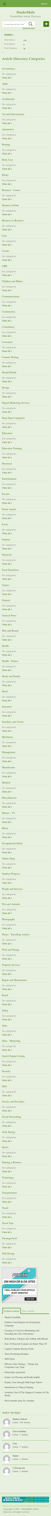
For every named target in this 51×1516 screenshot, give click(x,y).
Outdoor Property (11, 873)
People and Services (12, 888)
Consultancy (8, 326)
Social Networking (11, 1116)
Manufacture (8, 767)
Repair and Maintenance (14, 980)
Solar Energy (8, 1132)
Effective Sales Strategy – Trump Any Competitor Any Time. (21, 1365)
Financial (6, 554)
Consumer (7, 342)
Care (4, 235)
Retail (5, 995)
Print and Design (10, 949)
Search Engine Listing (13, 1056)
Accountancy (8, 68)
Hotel (5, 691)
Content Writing (10, 357)
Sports (5, 1147)
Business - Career (11, 190)
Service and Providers (13, 1101)
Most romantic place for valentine (19, 1400)
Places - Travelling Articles (16, 934)
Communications (10, 296)
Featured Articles (11, 1310)
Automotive (8, 129)
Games (5, 585)
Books (5, 174)
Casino (5, 250)
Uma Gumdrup (19, 1431)
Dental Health (9, 372)
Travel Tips (7, 1223)
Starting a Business (12, 1162)
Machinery (7, 737)
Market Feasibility (13, 1317)
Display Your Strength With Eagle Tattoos (23, 1382)
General (6, 600)
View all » (7, 78)
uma (15, 1443)
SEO (4, 1086)
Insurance (7, 706)
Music (5, 828)
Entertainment (9, 478)
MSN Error (10, 1358)
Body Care (7, 159)
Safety (5, 1010)
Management (8, 752)
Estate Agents (9, 509)
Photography (8, 919)
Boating (6, 144)
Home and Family (11, 676)
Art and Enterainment (13, 114)
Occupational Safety (12, 843)
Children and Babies (12, 281)
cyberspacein (19, 1467)
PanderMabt (26, 12)
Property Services (11, 964)
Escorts (5, 493)
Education (7, 433)
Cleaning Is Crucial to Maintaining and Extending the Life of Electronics (22, 1332)
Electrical (7, 463)
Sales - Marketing (11, 1040)
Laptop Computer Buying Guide (19, 1348)
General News (9, 615)
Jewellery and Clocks (13, 721)
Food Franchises (10, 569)
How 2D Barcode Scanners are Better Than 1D (26, 1343)
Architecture (8, 99)
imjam (15, 1455)
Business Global (10, 205)
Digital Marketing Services (16, 402)
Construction (8, 311)
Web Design (8, 1253)
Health (5, 645)
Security (6, 1071)
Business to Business (13, 220)
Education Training (12, 448)
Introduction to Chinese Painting (19, 1387)
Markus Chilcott (20, 1418)
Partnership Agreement (15, 1372)
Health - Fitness (10, 661)
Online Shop (8, 858)
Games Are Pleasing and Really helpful (22, 1377)
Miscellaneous (9, 797)
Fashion (6, 539)
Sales (4, 1025)
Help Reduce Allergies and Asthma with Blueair (26, 1338)
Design (5, 387)
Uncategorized (9, 1238)
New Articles (28, 1310)
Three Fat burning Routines (17, 1353)
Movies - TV (8, 813)
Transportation (9, 1192)
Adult (5, 83)
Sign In (44, 3)
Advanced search (29, 28)
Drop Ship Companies (13, 418)
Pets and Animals (11, 904)
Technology (8, 1177)
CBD (4, 266)
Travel (5, 1207)
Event (5, 524)
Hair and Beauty (10, 630)
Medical (6, 782)
